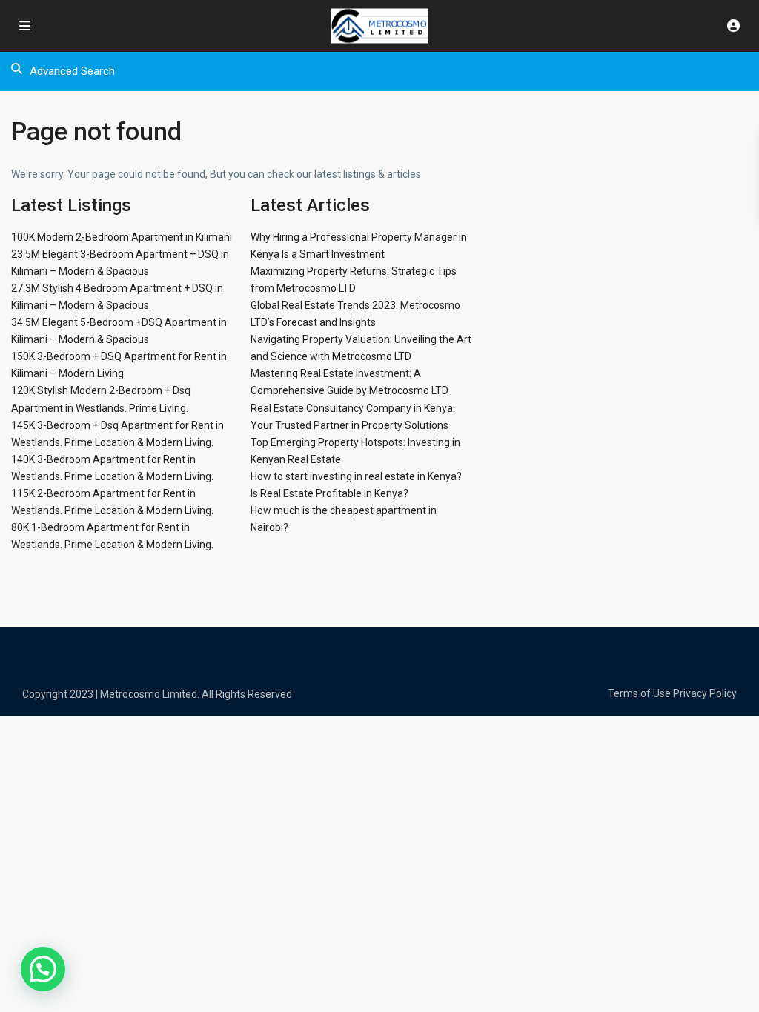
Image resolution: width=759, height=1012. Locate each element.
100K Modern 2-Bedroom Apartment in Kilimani (121, 237)
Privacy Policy (705, 693)
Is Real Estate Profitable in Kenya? (329, 493)
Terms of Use (639, 693)
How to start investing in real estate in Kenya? (356, 476)
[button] (43, 969)
